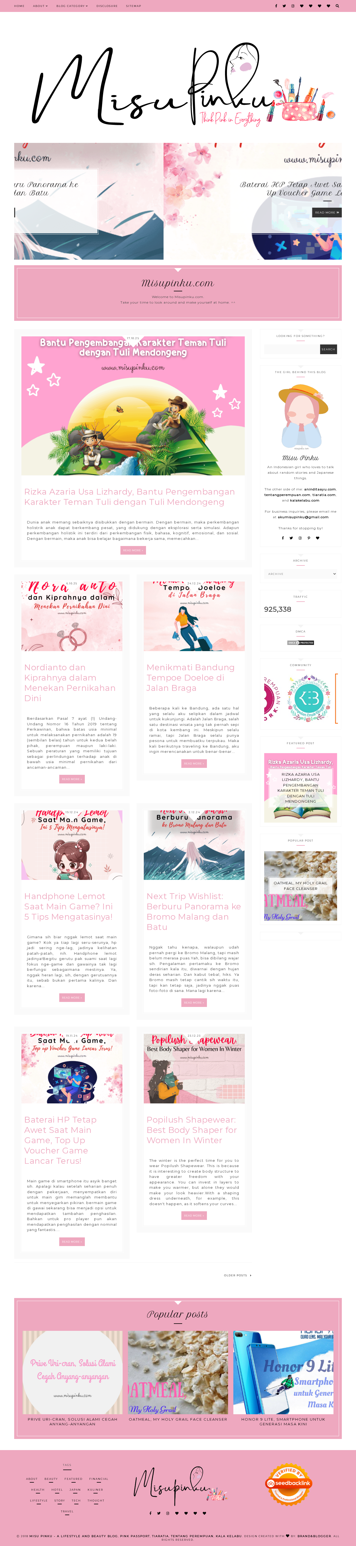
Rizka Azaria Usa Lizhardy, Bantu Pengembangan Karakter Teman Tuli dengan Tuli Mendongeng (129, 497)
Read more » (133, 550)
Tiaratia (160, 1536)
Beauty (51, 1478)
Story (60, 1500)
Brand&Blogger (314, 1536)
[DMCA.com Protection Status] (301, 644)
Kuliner (95, 1489)
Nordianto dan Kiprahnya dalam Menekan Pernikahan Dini (70, 682)
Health (38, 1489)
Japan (75, 1489)
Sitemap (133, 6)
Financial (98, 1478)
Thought (96, 1500)
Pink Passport (135, 1536)
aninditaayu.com (320, 489)
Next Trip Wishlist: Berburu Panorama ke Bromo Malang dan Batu (194, 911)
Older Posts (235, 1275)
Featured (74, 1478)
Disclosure (107, 6)
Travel (67, 1511)
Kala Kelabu (229, 1536)
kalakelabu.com (305, 500)
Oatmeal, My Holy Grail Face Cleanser (301, 886)
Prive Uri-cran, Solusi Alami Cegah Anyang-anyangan (73, 1421)
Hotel (57, 1489)
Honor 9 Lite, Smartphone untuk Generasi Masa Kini (283, 1421)
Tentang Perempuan (192, 1536)
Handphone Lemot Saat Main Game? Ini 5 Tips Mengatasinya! (68, 906)
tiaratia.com (324, 495)
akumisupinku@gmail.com (303, 517)
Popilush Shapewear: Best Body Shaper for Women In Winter (192, 1130)
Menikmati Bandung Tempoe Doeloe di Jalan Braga (191, 677)
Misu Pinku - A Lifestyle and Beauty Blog (73, 1536)
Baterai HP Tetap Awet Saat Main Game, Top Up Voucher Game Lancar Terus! (178, 188)
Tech (76, 1500)
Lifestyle (39, 1500)
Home (19, 6)
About (39, 6)
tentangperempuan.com (287, 495)
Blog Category (71, 6)
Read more (176, 212)
